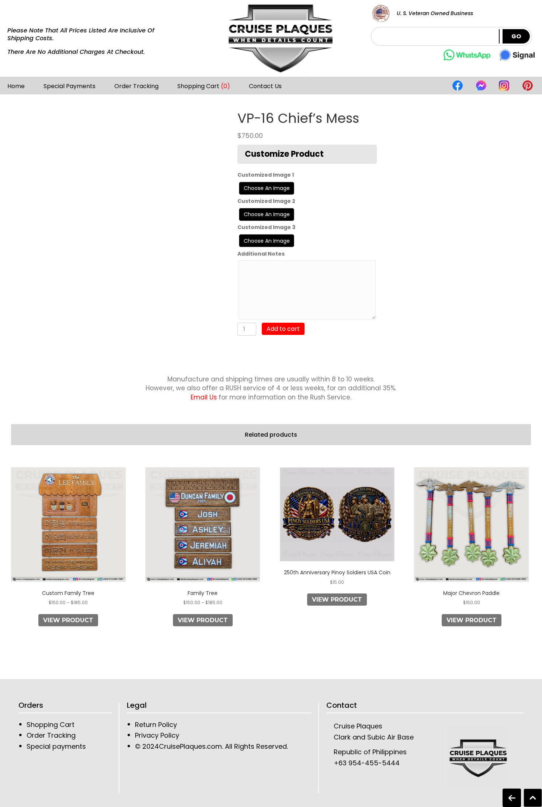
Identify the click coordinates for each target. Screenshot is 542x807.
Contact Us (265, 86)
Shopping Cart (203, 86)
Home (16, 86)
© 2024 (147, 746)
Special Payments (69, 86)
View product (68, 620)
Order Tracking (136, 86)
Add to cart (283, 329)
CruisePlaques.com (190, 746)
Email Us (204, 397)
